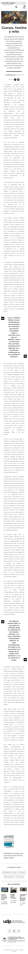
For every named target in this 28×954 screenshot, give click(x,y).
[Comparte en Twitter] (18, 79)
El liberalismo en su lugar (9, 872)
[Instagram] (18, 931)
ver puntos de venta (21, 3)
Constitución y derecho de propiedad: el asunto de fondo (23, 897)
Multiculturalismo (9, 876)
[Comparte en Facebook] (15, 79)
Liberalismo (22, 872)
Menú (24, 8)
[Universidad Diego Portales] (14, 921)
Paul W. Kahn (19, 876)
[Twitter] (14, 931)
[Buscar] (16, 7)
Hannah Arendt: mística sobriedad (13, 896)
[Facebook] (9, 931)
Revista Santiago (8, 3)
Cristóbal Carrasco (10, 75)
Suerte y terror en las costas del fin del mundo (4, 897)
